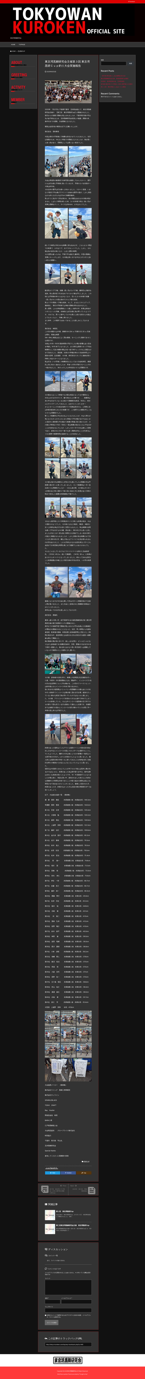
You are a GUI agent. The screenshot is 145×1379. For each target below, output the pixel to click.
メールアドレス (66, 1298)
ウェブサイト (49, 1306)
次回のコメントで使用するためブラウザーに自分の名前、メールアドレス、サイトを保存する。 (69, 1316)
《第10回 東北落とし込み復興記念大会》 (113, 76)
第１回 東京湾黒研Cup (64, 1211)
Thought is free (83, 1374)
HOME (14, 51)
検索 (102, 60)
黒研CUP (22, 51)
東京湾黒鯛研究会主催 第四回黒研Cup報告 (114, 78)
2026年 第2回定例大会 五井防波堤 (112, 81)
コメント (47, 1278)
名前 (47, 1298)
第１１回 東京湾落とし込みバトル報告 (113, 87)
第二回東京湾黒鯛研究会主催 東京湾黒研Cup (72, 1225)
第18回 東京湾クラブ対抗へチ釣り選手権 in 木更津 (116, 84)
